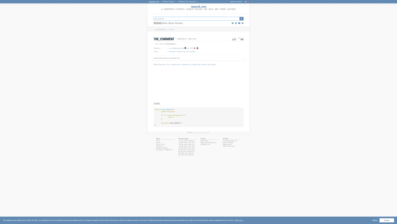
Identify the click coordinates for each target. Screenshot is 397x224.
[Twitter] (236, 23)
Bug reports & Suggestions (164, 150)
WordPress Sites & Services (187, 1)
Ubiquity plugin (227, 144)
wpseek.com (154, 1)
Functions (158, 23)
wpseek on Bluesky (236, 1)
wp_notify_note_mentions (186, 153)
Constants (179, 23)
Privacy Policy (160, 144)
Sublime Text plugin (229, 146)
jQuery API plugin (228, 142)
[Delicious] (242, 23)
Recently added (183, 138)
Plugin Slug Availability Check (209, 142)
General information (161, 29)
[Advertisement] (199, 83)
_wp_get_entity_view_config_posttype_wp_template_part (187, 148)
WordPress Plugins (168, 1)
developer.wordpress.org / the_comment (182, 51)
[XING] (232, 23)
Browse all (159, 146)
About (158, 141)
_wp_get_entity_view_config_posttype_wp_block (187, 144)
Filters (165, 23)
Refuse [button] (374, 220)
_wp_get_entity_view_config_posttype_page (187, 142)
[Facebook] (239, 23)
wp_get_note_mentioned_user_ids (187, 151)
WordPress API (205, 144)
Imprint (158, 142)
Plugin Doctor (205, 141)
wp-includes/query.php (176, 48)
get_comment (193, 64)
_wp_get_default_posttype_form (187, 141)
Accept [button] (386, 220)
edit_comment (211, 64)
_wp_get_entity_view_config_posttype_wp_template (187, 146)
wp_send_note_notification (186, 155)
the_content (202, 64)
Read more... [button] (239, 220)
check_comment (171, 64)
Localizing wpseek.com (230, 141)
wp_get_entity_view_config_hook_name (187, 150)
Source (172, 29)
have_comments (183, 64)
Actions (172, 23)
